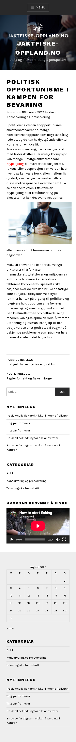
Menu (40, 7)
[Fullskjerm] (64, 539)
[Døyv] (58, 539)
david (53, 112)
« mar (10, 628)
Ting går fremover (18, 423)
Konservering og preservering (28, 117)
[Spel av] (12, 539)
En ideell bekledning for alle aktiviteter (32, 438)
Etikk (10, 473)
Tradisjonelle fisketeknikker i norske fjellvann (37, 415)
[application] (38, 526)
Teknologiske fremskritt (22, 488)
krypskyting (15, 164)
